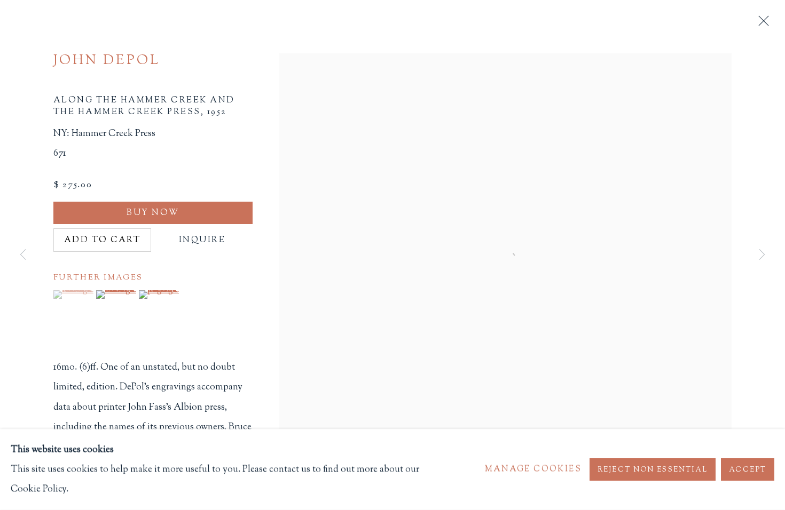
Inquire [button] (202, 240)
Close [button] (761, 24)
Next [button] (762, 254)
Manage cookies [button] (533, 469)
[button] (73, 294)
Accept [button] (747, 470)
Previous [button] (23, 254)
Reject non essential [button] (653, 470)
